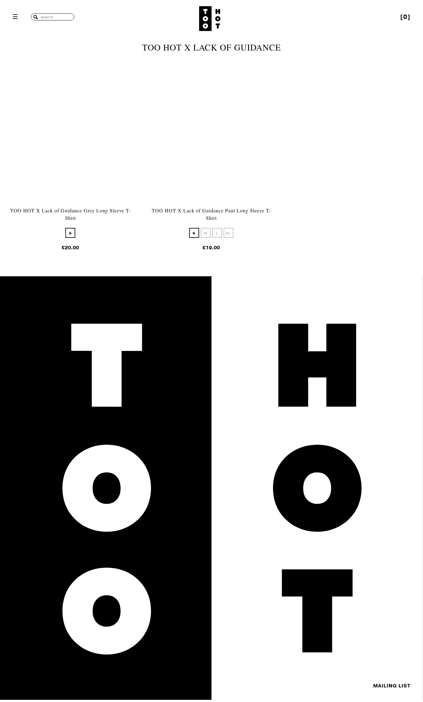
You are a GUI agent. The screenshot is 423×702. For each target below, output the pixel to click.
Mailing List (392, 685)
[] (405, 17)
